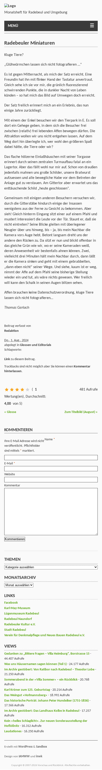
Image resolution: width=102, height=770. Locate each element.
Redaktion (11, 331)
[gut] (22, 389)
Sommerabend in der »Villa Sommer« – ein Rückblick (41, 680)
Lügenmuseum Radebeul (21, 613)
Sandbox (41, 746)
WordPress (25, 746)
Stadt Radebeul (15, 630)
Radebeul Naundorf (18, 619)
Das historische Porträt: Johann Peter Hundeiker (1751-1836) (46, 701)
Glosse (10, 412)
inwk (39, 756)
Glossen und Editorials (35, 345)
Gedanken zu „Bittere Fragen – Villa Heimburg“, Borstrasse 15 (46, 654)
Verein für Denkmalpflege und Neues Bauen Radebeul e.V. (44, 635)
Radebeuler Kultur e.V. (20, 624)
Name (49, 439)
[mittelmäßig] (17, 389)
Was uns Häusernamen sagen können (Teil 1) (35, 664)
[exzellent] (27, 389)
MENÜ (13, 26)
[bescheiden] (11, 389)
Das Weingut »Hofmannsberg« (25, 695)
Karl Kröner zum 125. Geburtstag (27, 690)
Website (9, 474)
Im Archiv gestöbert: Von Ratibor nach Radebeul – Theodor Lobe (49, 669)
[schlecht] (6, 389)
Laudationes (13, 731)
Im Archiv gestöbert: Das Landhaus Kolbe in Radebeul (41, 711)
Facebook (11, 603)
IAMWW (24, 756)
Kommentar (12, 485)
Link (7, 359)
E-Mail (8, 463)
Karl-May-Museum (17, 608)
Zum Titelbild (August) (81, 412)
